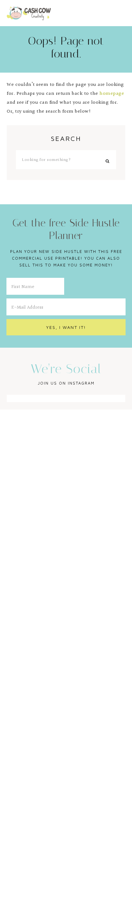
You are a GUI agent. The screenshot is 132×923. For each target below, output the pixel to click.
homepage (111, 94)
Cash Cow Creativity (29, 13)
